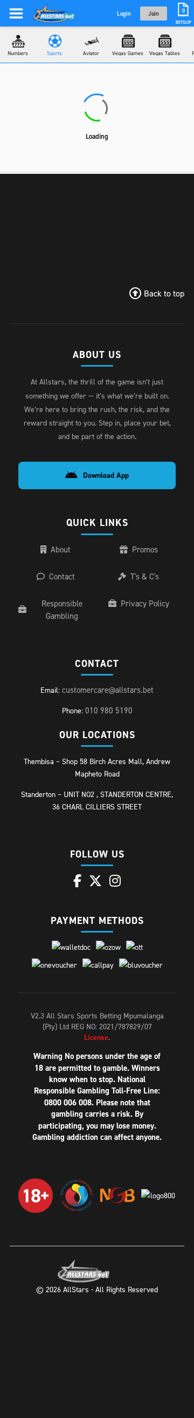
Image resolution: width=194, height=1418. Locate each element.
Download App (106, 475)
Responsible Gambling (61, 609)
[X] (95, 880)
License (96, 1037)
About (61, 549)
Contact (62, 576)
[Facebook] (77, 880)
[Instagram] (115, 880)
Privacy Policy (145, 603)
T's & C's (144, 576)
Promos (145, 549)
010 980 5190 (109, 710)
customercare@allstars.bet (108, 690)
